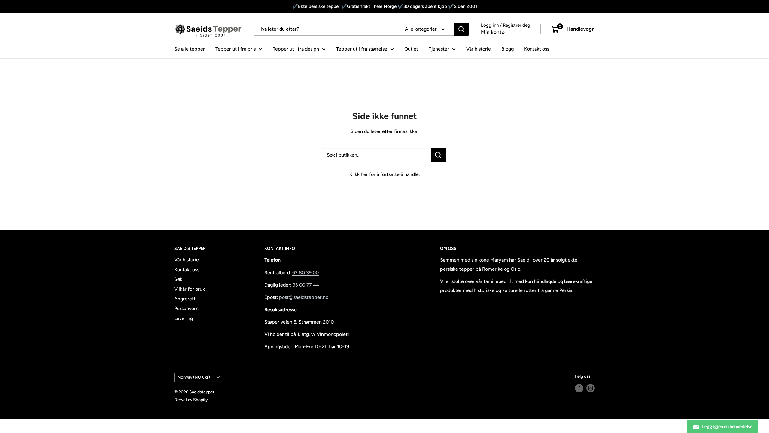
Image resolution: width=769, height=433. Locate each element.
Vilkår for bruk (189, 289)
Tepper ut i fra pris (235, 49)
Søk (178, 279)
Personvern (186, 308)
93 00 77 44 (306, 285)
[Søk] (461, 29)
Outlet (411, 49)
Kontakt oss (536, 49)
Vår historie (478, 49)
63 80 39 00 (305, 272)
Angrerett (185, 299)
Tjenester (439, 49)
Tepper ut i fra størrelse (361, 49)
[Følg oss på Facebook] (579, 388)
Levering (183, 318)
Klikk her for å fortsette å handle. (384, 174)
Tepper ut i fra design (296, 49)
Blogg (507, 49)
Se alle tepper (189, 49)
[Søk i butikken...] (438, 155)
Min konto (493, 32)
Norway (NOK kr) (194, 377)
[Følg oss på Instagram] (590, 388)
